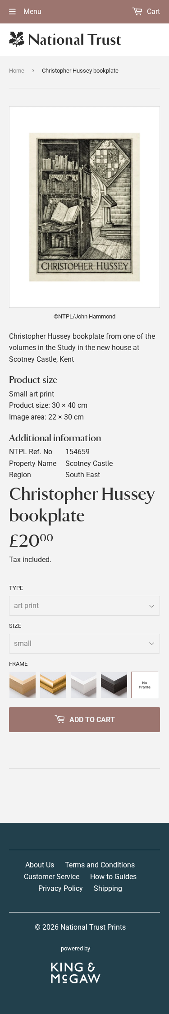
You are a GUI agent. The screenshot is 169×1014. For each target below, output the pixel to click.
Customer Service (51, 876)
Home (16, 70)
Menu (31, 11)
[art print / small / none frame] (144, 685)
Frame (18, 663)
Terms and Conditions (100, 865)
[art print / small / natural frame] (22, 685)
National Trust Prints (93, 927)
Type (16, 588)
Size (15, 625)
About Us (39, 865)
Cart (152, 11)
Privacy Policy (60, 888)
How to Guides (113, 876)
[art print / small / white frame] (83, 685)
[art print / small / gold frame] (53, 685)
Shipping (108, 888)
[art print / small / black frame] (114, 685)
